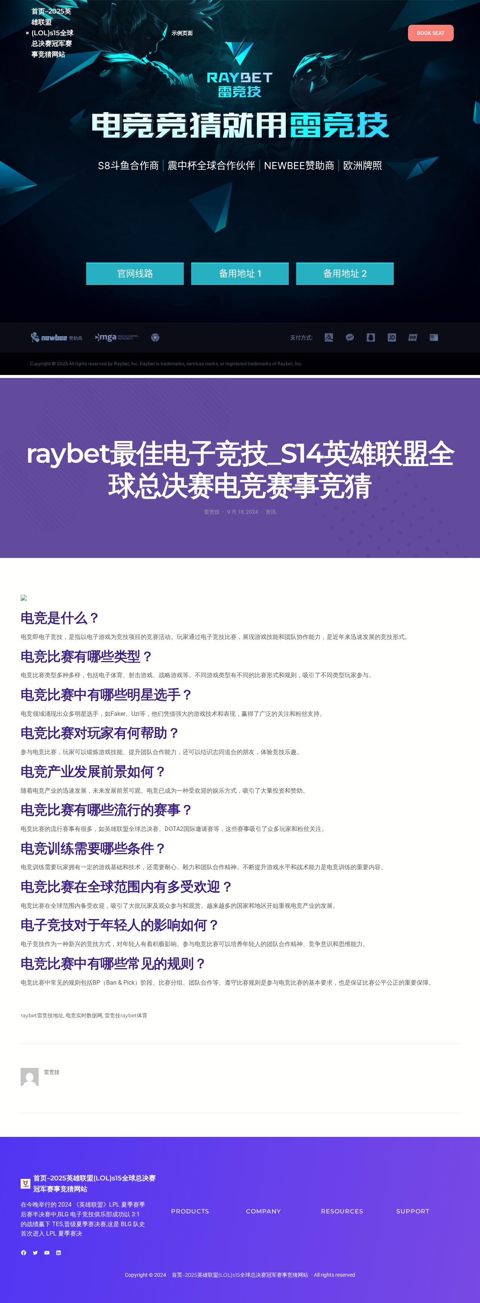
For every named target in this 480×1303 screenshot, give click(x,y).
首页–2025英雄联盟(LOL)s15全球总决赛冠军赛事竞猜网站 (53, 32)
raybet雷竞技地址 (42, 1015)
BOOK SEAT (431, 33)
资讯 (271, 511)
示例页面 (182, 33)
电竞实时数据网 (84, 1015)
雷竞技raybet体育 (126, 1015)
